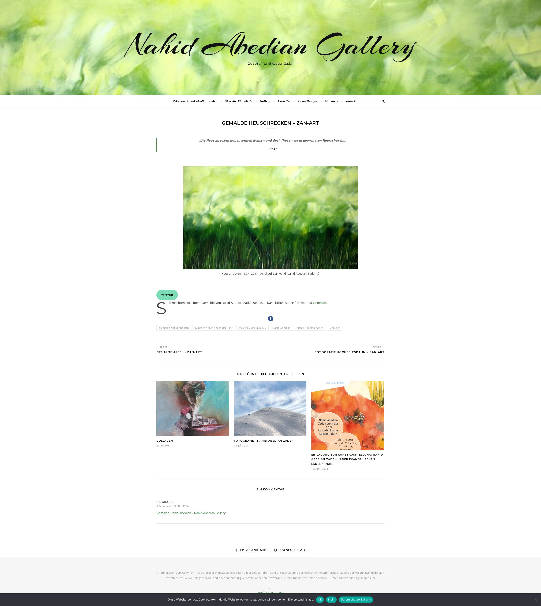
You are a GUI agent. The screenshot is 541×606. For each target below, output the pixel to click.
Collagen (164, 440)
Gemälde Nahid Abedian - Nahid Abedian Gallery (191, 513)
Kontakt (351, 101)
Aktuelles (284, 101)
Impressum (368, 578)
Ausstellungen (308, 101)
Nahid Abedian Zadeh (310, 328)
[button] (270, 318)
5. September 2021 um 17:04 (172, 506)
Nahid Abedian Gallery (270, 45)
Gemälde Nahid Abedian (174, 328)
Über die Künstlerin (239, 101)
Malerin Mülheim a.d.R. (252, 328)
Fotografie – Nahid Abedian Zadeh (264, 440)
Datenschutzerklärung (345, 578)
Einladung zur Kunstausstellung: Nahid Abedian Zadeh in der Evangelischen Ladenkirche (347, 459)
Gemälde (319, 302)
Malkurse (331, 101)
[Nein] (536, 600)
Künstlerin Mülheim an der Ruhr (213, 328)
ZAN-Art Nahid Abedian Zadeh (195, 101)
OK (320, 599)
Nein (331, 599)
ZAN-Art (335, 328)
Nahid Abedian (281, 328)
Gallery (265, 101)
